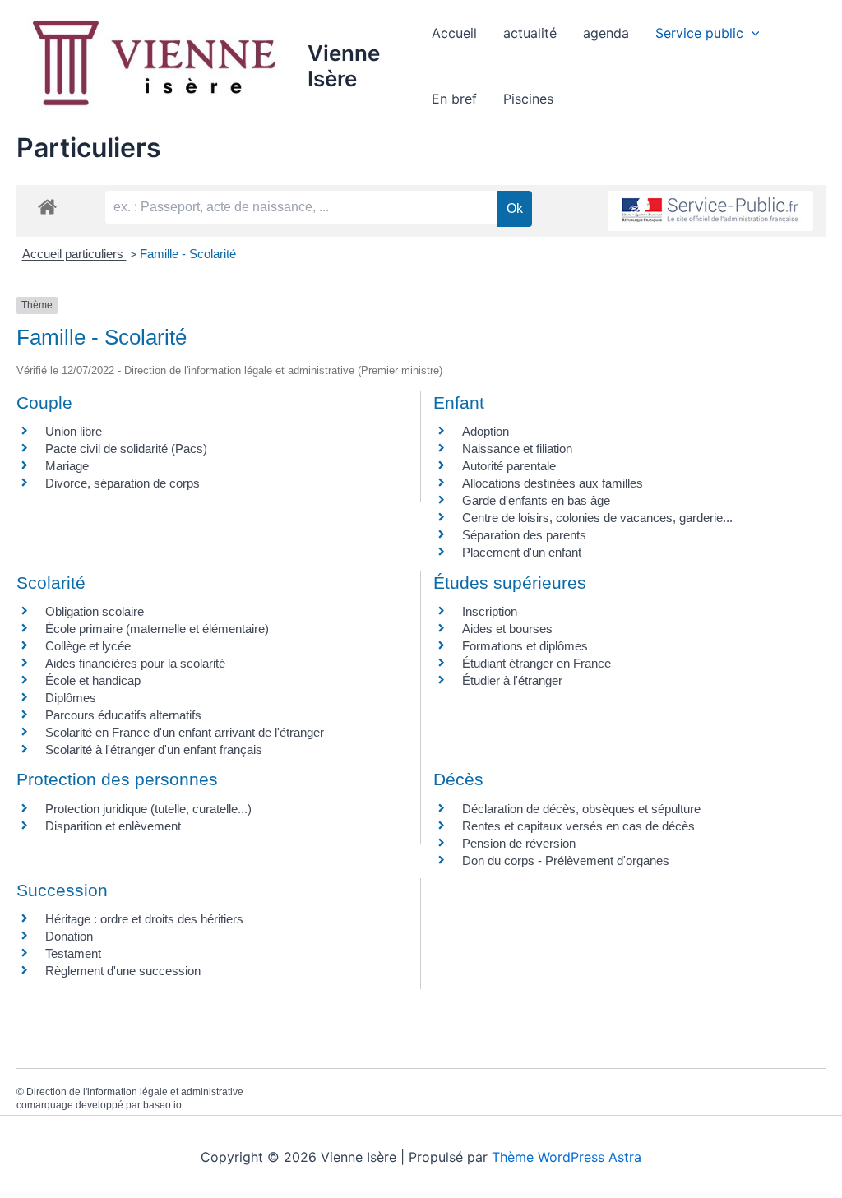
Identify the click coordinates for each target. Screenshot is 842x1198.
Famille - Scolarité (188, 254)
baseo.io (162, 1105)
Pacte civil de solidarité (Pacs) (126, 449)
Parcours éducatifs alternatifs (123, 715)
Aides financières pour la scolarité (135, 663)
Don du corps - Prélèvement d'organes (565, 860)
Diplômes (70, 698)
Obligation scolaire (94, 611)
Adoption (485, 431)
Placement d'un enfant (521, 552)
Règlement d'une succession (123, 971)
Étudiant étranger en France (536, 663)
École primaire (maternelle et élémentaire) (157, 629)
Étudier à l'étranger (512, 680)
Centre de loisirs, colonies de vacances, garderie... (597, 518)
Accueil (454, 33)
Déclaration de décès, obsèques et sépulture (581, 809)
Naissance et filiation (517, 449)
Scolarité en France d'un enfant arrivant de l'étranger (184, 732)
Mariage (67, 466)
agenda (606, 33)
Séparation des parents (524, 535)
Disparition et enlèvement (113, 826)
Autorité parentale (509, 466)
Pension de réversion (519, 843)
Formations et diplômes (525, 646)
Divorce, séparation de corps (122, 483)
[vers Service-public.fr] (710, 211)
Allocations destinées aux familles (552, 483)
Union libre (73, 431)
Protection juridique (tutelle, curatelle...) (148, 809)
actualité (530, 33)
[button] (751, 33)
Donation (69, 936)
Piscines (528, 98)
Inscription (489, 611)
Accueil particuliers (74, 254)
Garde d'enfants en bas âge (536, 500)
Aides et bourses (507, 629)
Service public (699, 33)
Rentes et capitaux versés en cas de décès (578, 826)
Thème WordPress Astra (566, 1157)
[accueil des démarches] (47, 206)
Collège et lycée (88, 646)
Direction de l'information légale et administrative (134, 1092)
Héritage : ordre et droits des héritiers (144, 919)
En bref (454, 98)
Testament (73, 953)
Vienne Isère (344, 65)
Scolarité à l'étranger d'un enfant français (153, 749)
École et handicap (93, 680)
